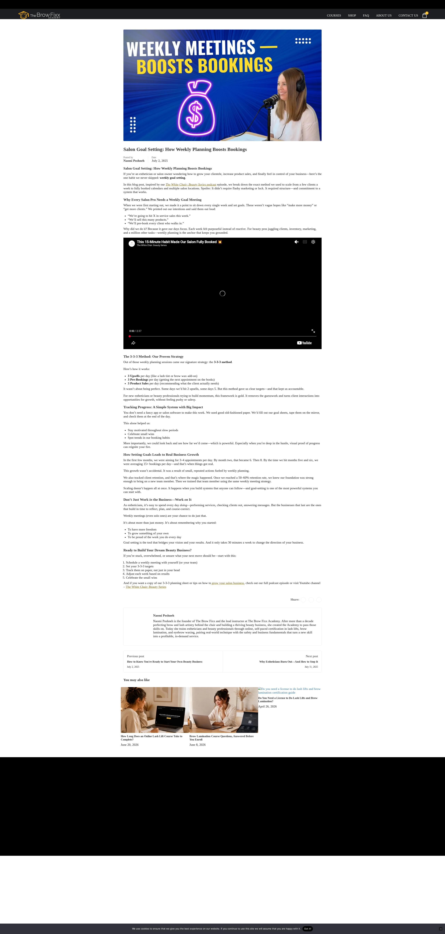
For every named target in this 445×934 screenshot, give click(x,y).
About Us (384, 15)
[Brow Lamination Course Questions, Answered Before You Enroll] (223, 709)
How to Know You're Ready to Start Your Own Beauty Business (164, 661)
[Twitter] (311, 599)
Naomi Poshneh (133, 160)
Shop (352, 15)
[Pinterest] (319, 599)
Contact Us (408, 15)
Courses (334, 15)
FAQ (366, 15)
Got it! (307, 928)
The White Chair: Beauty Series (146, 587)
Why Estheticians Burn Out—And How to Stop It (288, 661)
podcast (191, 184)
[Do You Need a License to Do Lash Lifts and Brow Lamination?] (291, 690)
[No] (440, 929)
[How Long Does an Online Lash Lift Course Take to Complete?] (155, 709)
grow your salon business (227, 583)
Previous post (135, 656)
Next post (312, 656)
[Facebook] (303, 599)
